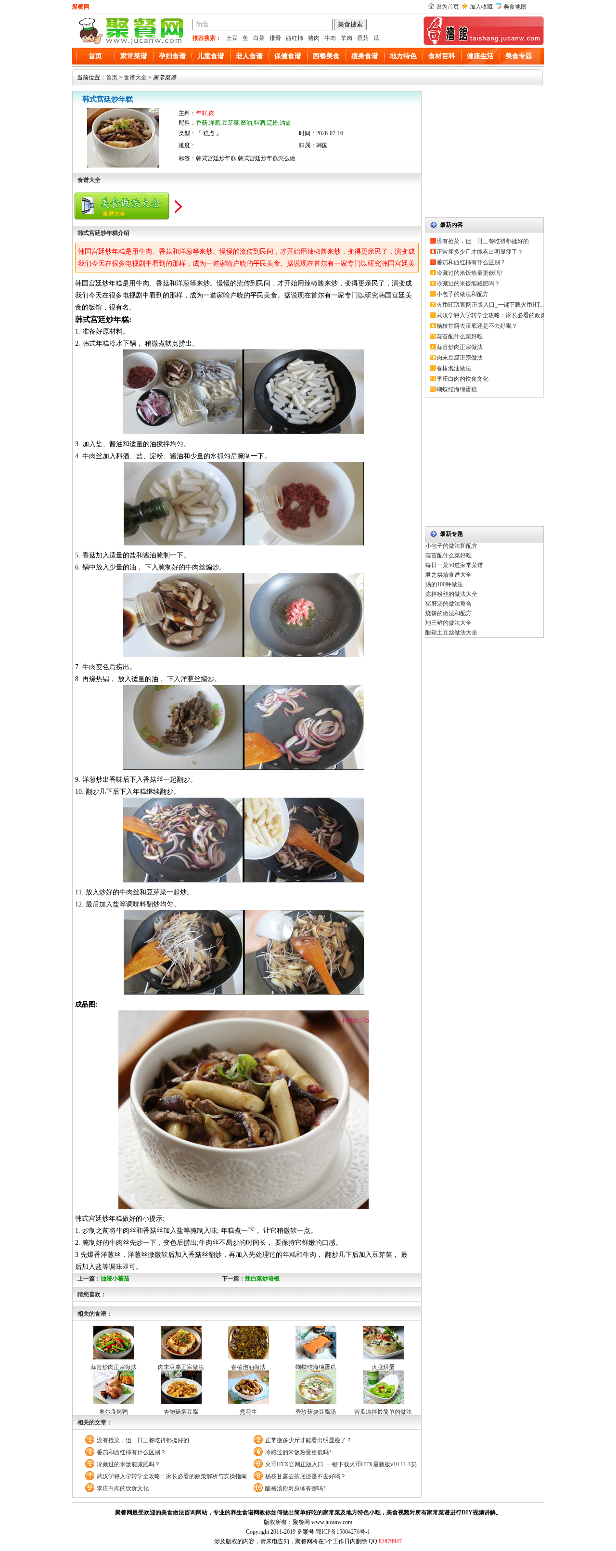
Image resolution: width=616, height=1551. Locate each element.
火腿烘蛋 (383, 1367)
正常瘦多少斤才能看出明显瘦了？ (308, 1440)
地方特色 (403, 56)
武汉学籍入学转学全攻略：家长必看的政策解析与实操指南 (172, 1476)
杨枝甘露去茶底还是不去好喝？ (305, 1476)
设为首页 (447, 6)
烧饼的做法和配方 (448, 613)
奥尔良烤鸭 (113, 1412)
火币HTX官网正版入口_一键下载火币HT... (490, 304)
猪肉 (314, 38)
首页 (95, 56)
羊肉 (346, 38)
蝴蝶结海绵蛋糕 (315, 1367)
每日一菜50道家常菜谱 (454, 565)
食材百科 (441, 56)
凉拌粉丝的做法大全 (451, 594)
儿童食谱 (210, 56)
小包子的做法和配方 (462, 294)
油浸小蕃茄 (115, 1278)
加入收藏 (481, 6)
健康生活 (480, 56)
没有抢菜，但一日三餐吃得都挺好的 (143, 1440)
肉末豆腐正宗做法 (181, 1367)
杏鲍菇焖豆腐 (181, 1412)
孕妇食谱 (172, 56)
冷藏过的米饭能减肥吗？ (128, 1464)
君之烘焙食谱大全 (448, 574)
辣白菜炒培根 (262, 1278)
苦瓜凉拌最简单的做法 (383, 1412)
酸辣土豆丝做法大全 (451, 632)
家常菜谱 (133, 56)
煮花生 (248, 1412)
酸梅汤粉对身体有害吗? (295, 1488)
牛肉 (330, 38)
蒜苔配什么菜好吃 (459, 336)
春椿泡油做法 (248, 1367)
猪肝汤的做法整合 (448, 603)
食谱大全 (135, 77)
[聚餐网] (130, 43)
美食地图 (514, 6)
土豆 (232, 38)
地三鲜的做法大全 (448, 623)
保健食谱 (287, 56)
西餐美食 (326, 56)
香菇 (363, 38)
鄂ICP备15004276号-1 (343, 1531)
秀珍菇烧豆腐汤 (315, 1412)
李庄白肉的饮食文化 (123, 1488)
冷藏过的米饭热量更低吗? (298, 1452)
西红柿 (294, 38)
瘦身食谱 (364, 56)
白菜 (259, 38)
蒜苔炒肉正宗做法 (113, 1367)
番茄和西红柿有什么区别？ (131, 1452)
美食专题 (518, 56)
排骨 (275, 38)
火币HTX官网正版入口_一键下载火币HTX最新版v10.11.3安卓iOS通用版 (341, 1464)
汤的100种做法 (444, 584)
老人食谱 (249, 56)
